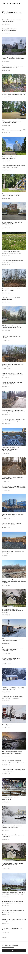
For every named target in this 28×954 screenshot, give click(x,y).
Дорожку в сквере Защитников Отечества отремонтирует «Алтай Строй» (11, 659)
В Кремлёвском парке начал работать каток (10, 798)
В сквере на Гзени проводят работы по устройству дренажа (13, 911)
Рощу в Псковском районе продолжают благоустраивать (13, 365)
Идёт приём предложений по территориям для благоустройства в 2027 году (12, 611)
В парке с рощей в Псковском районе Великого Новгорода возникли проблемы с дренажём (14, 581)
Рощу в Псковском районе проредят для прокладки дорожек (13, 770)
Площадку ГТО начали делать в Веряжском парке (11, 298)
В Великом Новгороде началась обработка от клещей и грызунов (11, 252)
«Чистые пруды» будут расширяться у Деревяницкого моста (13, 515)
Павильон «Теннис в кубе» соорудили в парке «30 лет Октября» (13, 688)
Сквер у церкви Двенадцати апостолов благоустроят (10, 157)
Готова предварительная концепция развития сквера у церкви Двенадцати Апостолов (12, 864)
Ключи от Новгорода (13, 3)
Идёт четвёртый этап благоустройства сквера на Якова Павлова (13, 261)
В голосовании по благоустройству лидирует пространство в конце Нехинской (12, 223)
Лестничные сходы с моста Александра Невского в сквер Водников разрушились (14, 487)
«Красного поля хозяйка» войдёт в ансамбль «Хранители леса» (12, 826)
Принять (14, 950)
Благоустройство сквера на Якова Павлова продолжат (12, 383)
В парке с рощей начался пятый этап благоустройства (12, 478)
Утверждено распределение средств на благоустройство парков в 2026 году (13, 893)
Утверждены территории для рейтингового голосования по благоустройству (10, 449)
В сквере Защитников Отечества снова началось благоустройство (13, 66)
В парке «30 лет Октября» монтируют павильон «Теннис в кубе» (12, 938)
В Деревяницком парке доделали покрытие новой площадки (11, 121)
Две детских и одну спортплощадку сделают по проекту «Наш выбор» (12, 752)
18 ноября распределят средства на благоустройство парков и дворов (12, 902)
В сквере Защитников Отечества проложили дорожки (11, 20)
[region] (14, 948)
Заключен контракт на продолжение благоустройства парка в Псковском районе (12, 649)
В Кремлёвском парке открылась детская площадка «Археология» (14, 920)
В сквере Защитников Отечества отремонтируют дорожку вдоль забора (13, 761)
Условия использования (8, 947)
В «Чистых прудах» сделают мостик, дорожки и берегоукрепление (12, 697)
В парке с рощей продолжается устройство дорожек (11, 289)
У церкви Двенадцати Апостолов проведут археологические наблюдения (13, 57)
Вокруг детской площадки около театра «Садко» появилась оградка (13, 166)
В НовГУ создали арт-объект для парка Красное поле (13, 835)
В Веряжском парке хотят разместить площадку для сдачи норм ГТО (12, 639)
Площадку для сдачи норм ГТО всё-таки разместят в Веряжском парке (13, 420)
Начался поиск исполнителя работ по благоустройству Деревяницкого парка (13, 411)
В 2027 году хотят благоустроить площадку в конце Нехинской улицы (12, 326)
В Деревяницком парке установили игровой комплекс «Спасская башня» (12, 374)
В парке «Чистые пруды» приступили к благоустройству (13, 552)
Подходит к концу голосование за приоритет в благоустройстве (11, 194)
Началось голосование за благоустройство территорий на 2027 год (11, 336)
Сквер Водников (7, 725)
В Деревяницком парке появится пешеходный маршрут (11, 524)
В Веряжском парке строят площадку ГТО (14, 130)
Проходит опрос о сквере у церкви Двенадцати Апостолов (12, 929)
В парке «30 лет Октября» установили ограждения (9, 29)
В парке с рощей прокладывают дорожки (13, 94)
